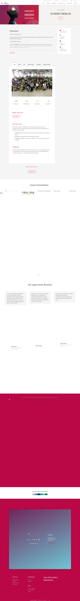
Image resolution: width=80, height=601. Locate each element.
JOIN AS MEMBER (31, 588)
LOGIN (29, 591)
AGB (49, 600)
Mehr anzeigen (12, 52)
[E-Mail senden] (34, 494)
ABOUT (29, 579)
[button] (77, 3)
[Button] (61, 18)
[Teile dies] (36, 494)
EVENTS (14, 581)
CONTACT (30, 581)
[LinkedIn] (71, 1)
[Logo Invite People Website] (40, 440)
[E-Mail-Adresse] (39, 540)
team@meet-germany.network (52, 542)
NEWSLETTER (31, 590)
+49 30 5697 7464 (51, 543)
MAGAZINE (14, 584)
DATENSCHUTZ (44, 600)
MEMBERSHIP (15, 579)
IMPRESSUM (40, 600)
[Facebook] (75, 1)
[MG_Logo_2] (33, 534)
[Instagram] (74, 1)
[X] (76, 1)
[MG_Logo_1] (5, 3)
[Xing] (72, 1)
